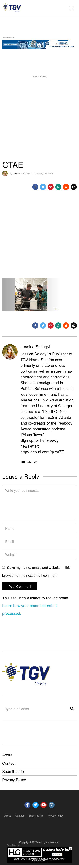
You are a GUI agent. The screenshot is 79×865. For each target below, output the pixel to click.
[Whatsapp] (58, 187)
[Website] (35, 462)
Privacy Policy (14, 779)
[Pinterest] (51, 187)
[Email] (74, 187)
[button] (72, 708)
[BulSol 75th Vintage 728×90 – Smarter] (39, 43)
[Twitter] (43, 187)
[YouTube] (23, 462)
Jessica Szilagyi (22, 173)
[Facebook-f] (27, 805)
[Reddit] (66, 187)
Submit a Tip (13, 771)
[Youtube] (43, 805)
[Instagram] (52, 805)
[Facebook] (35, 187)
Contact (9, 763)
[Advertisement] (39, 118)
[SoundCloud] (29, 462)
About (7, 755)
